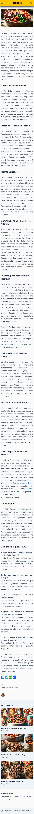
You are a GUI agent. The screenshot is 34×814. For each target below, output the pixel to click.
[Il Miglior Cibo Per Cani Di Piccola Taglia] (17, 743)
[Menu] (2, 3)
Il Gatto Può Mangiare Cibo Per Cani (12, 781)
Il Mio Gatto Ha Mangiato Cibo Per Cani (13, 728)
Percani (29, 489)
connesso (15, 796)
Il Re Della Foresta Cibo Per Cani (11, 687)
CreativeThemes (6, 812)
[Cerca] (31, 3)
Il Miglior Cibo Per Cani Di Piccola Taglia (13, 755)
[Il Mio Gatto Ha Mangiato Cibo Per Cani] (17, 717)
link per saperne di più (22, 483)
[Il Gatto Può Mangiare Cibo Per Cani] (17, 770)
